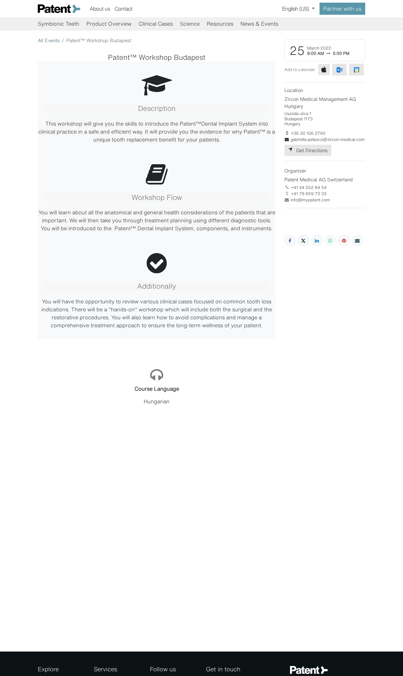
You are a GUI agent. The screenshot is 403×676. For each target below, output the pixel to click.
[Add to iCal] (324, 69)
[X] (303, 240)
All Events (49, 40)
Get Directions (310, 150)
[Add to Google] (356, 69)
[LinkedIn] (317, 240)
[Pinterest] (343, 240)
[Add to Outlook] (339, 69)
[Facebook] (289, 240)
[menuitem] (99, 8)
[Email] (357, 240)
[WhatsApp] (330, 240)
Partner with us (342, 8)
